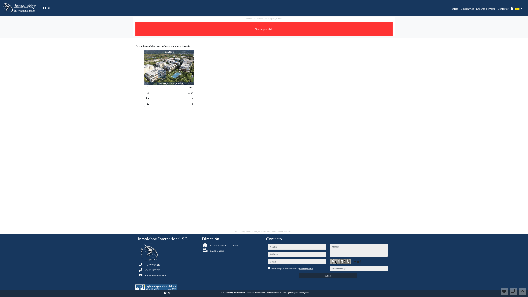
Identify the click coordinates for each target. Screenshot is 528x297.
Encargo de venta (485, 8)
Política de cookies (274, 293)
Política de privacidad (257, 293)
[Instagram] (48, 8)
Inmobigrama (304, 293)
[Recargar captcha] (354, 262)
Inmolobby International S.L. (236, 293)
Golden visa (467, 8)
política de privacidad (306, 269)
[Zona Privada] (512, 9)
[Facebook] (44, 8)
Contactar (503, 8)
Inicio (455, 8)
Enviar (328, 276)
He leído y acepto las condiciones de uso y (292, 269)
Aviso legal (286, 293)
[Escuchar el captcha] (359, 262)
